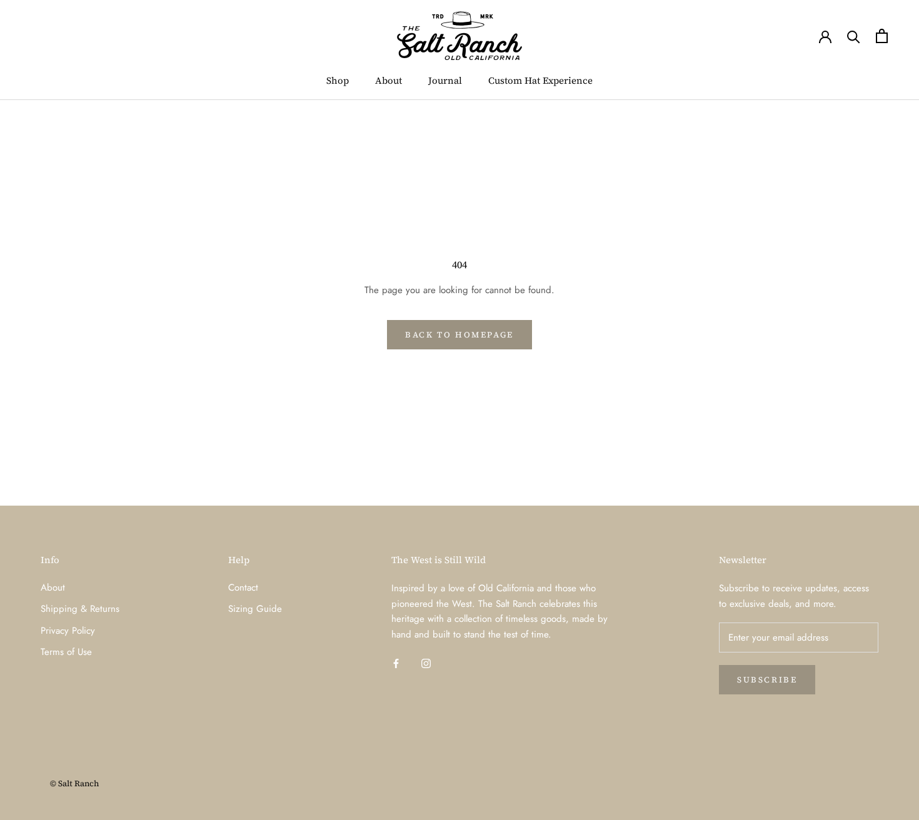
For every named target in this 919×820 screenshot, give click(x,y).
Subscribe (767, 679)
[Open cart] (882, 36)
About (388, 80)
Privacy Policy (68, 631)
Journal (445, 80)
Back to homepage (459, 334)
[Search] (853, 35)
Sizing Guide (255, 609)
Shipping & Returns (80, 609)
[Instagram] (426, 663)
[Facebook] (396, 663)
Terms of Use (66, 652)
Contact (243, 587)
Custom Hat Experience (540, 80)
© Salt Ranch (74, 783)
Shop (337, 80)
